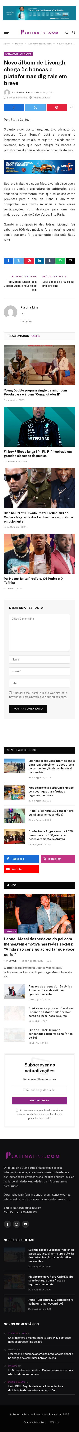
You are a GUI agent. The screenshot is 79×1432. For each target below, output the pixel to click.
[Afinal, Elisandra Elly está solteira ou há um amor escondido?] (14, 816)
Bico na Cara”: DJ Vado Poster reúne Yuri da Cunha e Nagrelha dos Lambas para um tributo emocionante (38, 517)
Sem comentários (17, 97)
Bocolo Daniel (16, 1382)
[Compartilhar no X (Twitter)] (35, 107)
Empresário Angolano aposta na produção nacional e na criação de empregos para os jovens (40, 1356)
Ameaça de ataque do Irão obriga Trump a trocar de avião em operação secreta (50, 990)
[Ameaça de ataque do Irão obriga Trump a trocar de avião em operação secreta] (14, 991)
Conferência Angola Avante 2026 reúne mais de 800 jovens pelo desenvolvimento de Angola (51, 835)
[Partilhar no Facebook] (14, 107)
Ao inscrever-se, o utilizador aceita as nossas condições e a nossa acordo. (40, 1114)
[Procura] (73, 32)
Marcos (12, 1366)
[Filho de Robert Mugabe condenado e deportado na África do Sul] (14, 1035)
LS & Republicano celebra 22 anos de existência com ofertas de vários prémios (40, 1372)
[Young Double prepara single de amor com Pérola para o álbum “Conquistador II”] (39, 365)
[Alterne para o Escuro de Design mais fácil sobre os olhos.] (66, 32)
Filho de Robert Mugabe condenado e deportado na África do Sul (51, 1033)
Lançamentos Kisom (18, 54)
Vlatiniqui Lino (17, 1333)
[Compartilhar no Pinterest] (57, 107)
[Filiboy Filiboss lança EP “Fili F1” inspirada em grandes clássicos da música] (39, 427)
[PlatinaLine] (39, 32)
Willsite (54, 1422)
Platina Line (23, 92)
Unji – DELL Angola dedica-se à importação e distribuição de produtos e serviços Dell (35, 1388)
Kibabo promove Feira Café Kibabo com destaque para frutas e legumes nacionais (51, 791)
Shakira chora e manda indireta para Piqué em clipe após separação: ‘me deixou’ (39, 1339)
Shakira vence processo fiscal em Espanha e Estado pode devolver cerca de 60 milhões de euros (51, 1012)
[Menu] (6, 32)
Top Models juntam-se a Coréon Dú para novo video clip (20, 285)
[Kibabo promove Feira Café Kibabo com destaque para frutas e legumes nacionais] (14, 792)
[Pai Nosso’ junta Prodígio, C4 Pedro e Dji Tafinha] (39, 553)
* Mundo (11, 931)
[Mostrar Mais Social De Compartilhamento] (71, 107)
